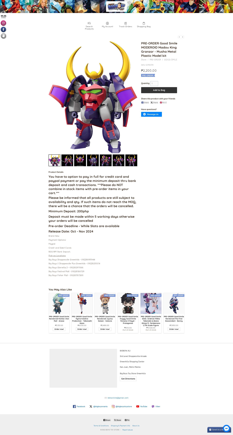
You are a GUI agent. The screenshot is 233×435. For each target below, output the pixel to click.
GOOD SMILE (170, 59)
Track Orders (125, 26)
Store (143, 59)
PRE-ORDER (155, 59)
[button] (151, 114)
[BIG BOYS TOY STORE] (116, 6)
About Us (135, 426)
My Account (107, 26)
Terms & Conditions (101, 426)
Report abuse (127, 430)
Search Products (89, 27)
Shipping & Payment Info (120, 426)
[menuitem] (179, 37)
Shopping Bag (144, 26)
